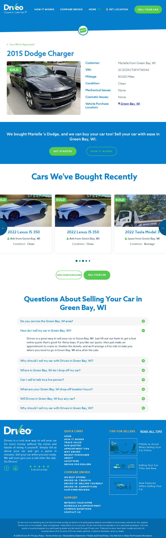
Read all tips (151, 432)
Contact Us (72, 512)
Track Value (73, 442)
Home (67, 436)
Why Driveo (72, 451)
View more (69, 275)
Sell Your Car (97, 275)
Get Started (62, 151)
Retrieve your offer (78, 502)
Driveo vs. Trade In (77, 480)
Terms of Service (53, 535)
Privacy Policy (37, 535)
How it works (74, 439)
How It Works (102, 151)
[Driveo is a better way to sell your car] (17, 434)
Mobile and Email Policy (98, 535)
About (68, 457)
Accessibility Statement (74, 535)
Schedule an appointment (82, 505)
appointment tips (76, 448)
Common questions (77, 508)
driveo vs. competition (80, 486)
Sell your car (148, 9)
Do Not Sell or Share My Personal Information (131, 535)
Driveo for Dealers (77, 464)
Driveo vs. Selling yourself (83, 483)
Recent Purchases (76, 454)
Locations (71, 461)
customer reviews (77, 489)
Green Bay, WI (130, 104)
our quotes (72, 445)
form (117, 339)
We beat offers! (75, 477)
